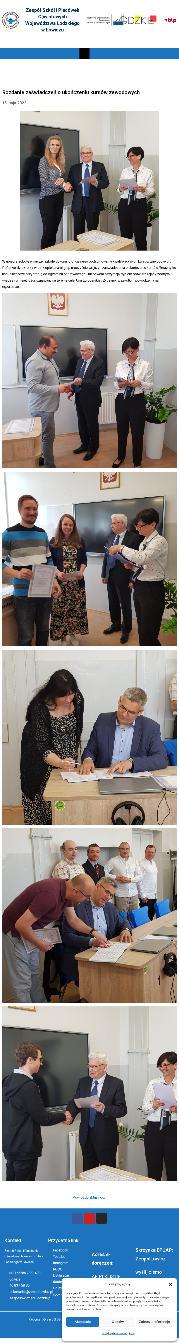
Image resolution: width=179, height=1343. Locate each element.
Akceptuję (83, 1322)
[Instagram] (101, 1218)
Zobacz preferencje (154, 1322)
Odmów (118, 1322)
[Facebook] (77, 1218)
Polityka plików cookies (114, 1333)
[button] (170, 1284)
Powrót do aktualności (90, 1197)
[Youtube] (89, 1218)
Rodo (131, 1333)
